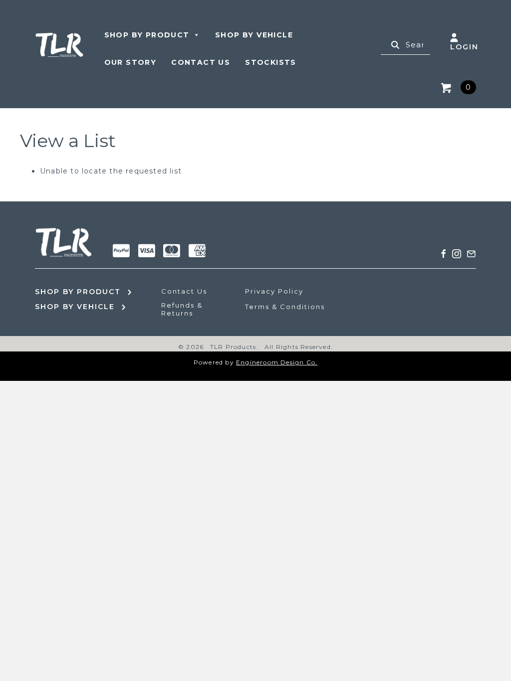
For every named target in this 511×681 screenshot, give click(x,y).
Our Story (130, 62)
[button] (444, 253)
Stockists (270, 62)
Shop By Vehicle (254, 34)
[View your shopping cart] (448, 87)
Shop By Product (147, 34)
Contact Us (200, 62)
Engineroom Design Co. (276, 362)
